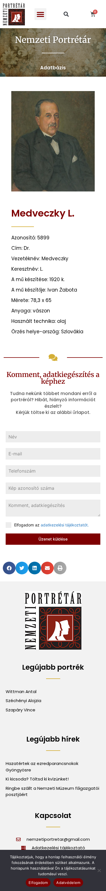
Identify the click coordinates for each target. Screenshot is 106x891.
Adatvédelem (68, 882)
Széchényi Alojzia (23, 700)
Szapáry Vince (20, 710)
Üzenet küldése (53, 539)
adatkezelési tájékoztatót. (65, 524)
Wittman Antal (22, 691)
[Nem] (99, 870)
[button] (40, 14)
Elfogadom (38, 882)
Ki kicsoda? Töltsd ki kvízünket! (37, 779)
